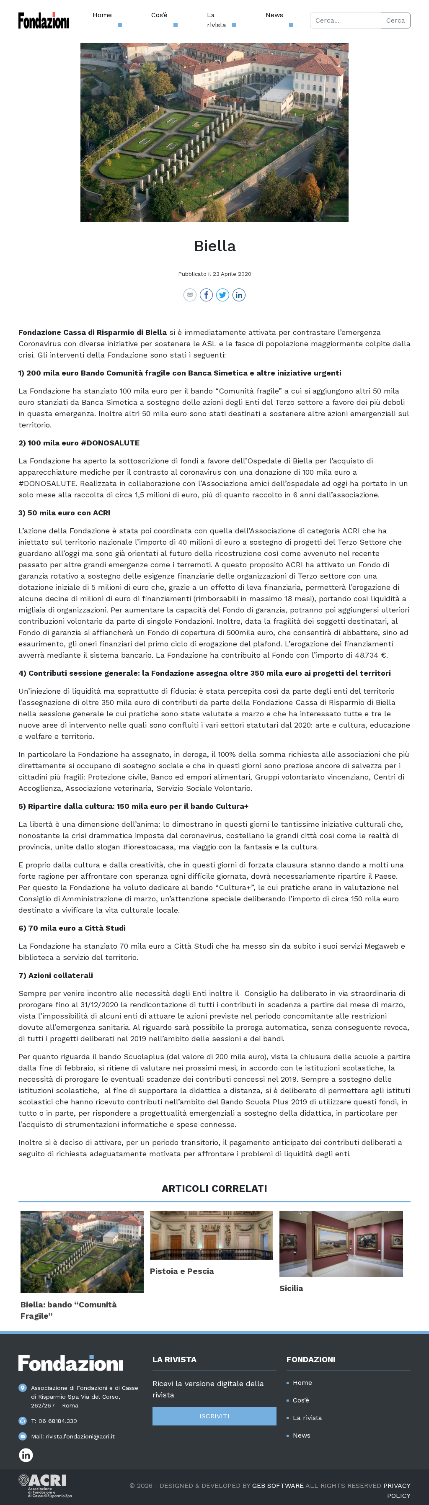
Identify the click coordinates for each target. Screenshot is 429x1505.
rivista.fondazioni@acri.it (80, 1436)
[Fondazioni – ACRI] (43, 20)
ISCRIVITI (214, 1416)
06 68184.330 (58, 1421)
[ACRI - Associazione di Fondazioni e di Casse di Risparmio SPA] (45, 1485)
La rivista (216, 20)
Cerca (395, 20)
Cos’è (159, 15)
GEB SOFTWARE (278, 1486)
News (274, 15)
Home (102, 15)
